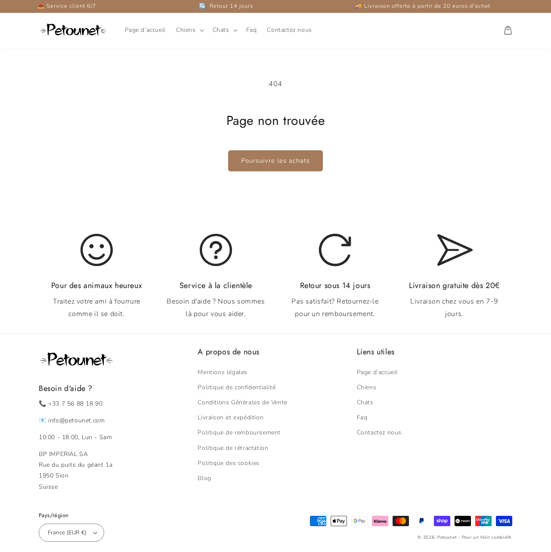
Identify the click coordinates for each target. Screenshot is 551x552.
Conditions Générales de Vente (242, 402)
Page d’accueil (377, 372)
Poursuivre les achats (275, 160)
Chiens (367, 387)
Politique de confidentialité (237, 387)
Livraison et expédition (230, 417)
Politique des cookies (229, 463)
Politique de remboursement (239, 432)
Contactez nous (379, 432)
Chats (365, 402)
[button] (189, 30)
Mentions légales (223, 372)
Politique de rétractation (233, 448)
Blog (204, 478)
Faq (362, 417)
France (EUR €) (67, 532)
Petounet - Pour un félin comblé (472, 537)
